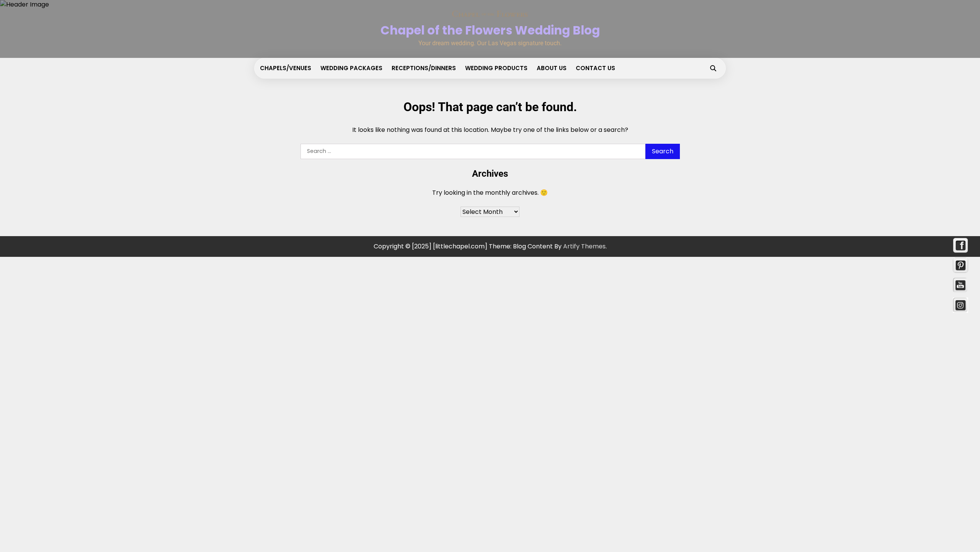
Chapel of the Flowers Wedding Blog (490, 30)
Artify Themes (584, 246)
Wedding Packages (351, 68)
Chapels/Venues (285, 68)
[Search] (713, 68)
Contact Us (595, 68)
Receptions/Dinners (424, 68)
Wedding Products (496, 68)
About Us (552, 68)
